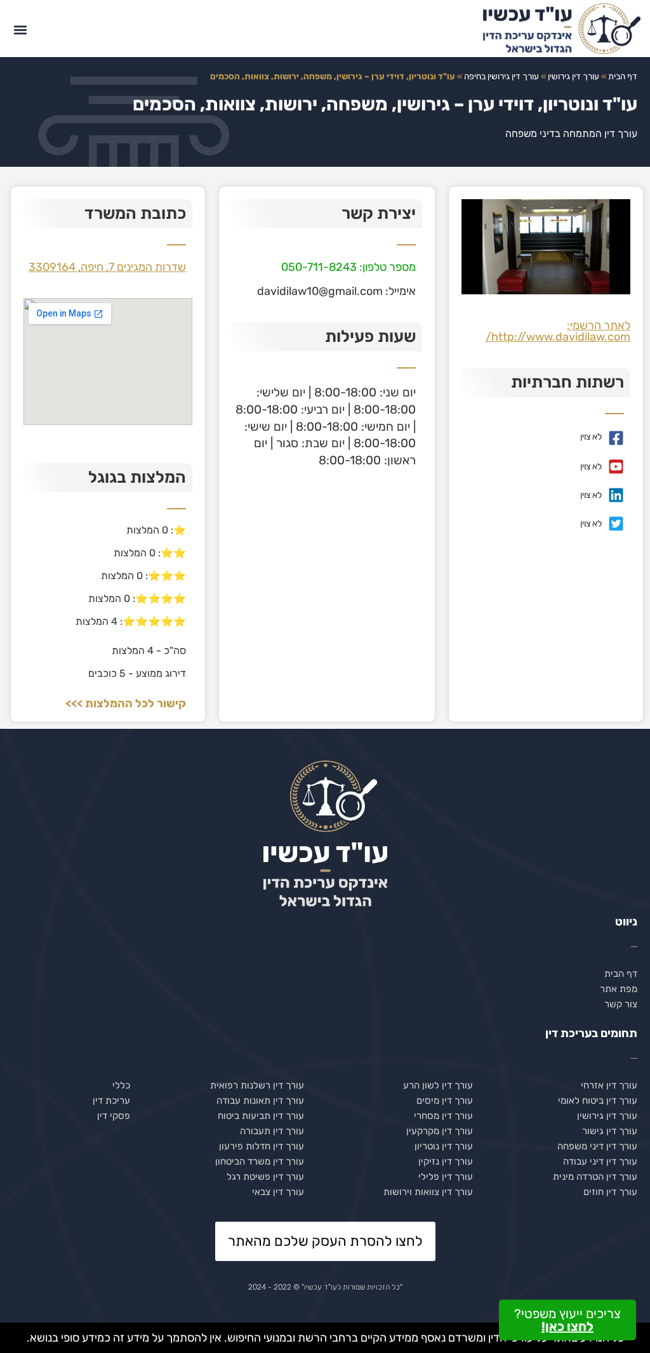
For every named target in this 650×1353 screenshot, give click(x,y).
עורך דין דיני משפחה (597, 1146)
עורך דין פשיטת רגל (265, 1176)
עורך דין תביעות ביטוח (261, 1115)
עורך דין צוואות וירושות (428, 1192)
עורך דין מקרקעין (439, 1131)
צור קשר (620, 1004)
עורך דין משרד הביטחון (259, 1161)
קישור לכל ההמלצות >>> (125, 703)
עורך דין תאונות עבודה (260, 1100)
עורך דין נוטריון (444, 1146)
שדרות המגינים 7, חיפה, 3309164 (107, 267)
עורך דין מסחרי (443, 1115)
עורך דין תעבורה (272, 1131)
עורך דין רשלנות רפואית (257, 1085)
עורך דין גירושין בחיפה (501, 76)
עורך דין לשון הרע (438, 1085)
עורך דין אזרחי (609, 1085)
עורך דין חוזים (610, 1192)
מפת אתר (618, 989)
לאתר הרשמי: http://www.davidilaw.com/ (558, 331)
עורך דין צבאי (278, 1192)
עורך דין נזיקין (445, 1161)
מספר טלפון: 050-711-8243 (348, 267)
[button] (20, 30)
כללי (121, 1085)
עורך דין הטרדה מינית (595, 1176)
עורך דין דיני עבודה (600, 1161)
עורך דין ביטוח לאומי (597, 1100)
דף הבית (622, 76)
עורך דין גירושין (573, 76)
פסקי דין (113, 1115)
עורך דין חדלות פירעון (261, 1146)
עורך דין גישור (609, 1131)
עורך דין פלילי (445, 1176)
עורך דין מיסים (444, 1100)
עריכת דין (111, 1100)
